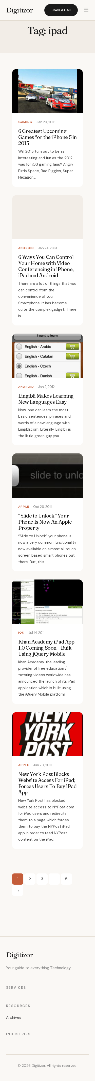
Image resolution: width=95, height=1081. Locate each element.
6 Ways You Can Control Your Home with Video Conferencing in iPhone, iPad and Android (46, 266)
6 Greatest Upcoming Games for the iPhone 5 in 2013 (47, 137)
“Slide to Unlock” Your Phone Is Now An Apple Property (45, 521)
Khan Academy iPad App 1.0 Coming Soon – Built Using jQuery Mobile (46, 647)
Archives (13, 1017)
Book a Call (61, 10)
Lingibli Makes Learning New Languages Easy (46, 399)
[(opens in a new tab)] (47, 475)
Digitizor (19, 10)
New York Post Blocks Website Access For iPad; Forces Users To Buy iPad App (47, 783)
